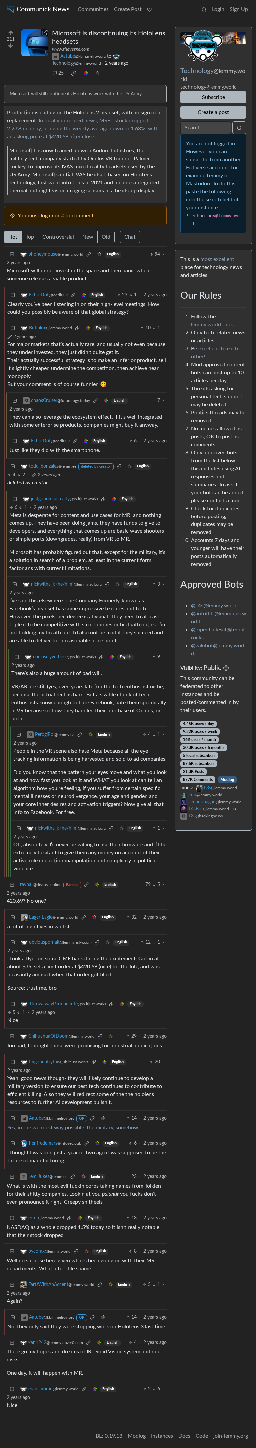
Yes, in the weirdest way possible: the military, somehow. (73, 1127)
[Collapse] (12, 254)
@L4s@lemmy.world (214, 605)
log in (47, 215)
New (87, 237)
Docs (184, 1436)
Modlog (227, 780)
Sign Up (239, 9)
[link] (74, 73)
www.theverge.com (70, 49)
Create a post (213, 112)
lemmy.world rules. (213, 324)
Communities (93, 9)
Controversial (58, 237)
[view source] (96, 73)
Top (30, 237)
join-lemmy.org (230, 1436)
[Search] (204, 9)
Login (218, 9)
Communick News (43, 9)
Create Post (128, 9)
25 (61, 73)
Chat (130, 237)
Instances (162, 1436)
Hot (12, 237)
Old (106, 237)
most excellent (217, 259)
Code (202, 1436)
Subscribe (213, 97)
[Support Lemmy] (149, 9)
